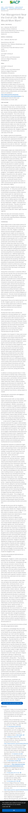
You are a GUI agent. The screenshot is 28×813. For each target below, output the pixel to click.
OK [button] (14, 810)
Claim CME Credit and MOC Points (11, 703)
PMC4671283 (20, 759)
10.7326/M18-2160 (16, 754)
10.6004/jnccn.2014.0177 (12, 736)
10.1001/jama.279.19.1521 (12, 772)
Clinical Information (9, 7)
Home (2, 7)
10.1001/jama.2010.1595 (12, 781)
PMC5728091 (19, 735)
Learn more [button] (5, 806)
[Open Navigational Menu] (1, 2)
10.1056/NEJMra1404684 (12, 760)
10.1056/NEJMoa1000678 (12, 726)
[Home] (15, 2)
